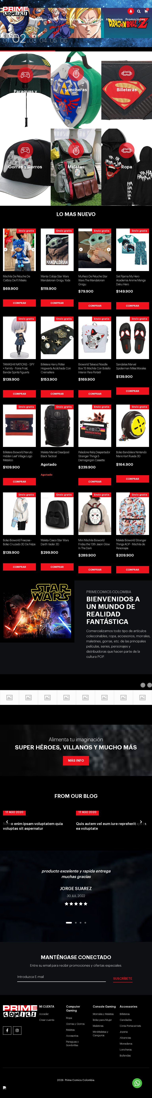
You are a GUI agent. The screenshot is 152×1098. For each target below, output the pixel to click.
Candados (126, 1020)
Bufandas (125, 1055)
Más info (76, 760)
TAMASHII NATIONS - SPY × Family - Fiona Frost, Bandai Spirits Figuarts (18, 368)
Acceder (44, 1014)
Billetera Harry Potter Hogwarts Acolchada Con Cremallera (56, 368)
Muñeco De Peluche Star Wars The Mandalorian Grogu (92, 280)
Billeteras (125, 1014)
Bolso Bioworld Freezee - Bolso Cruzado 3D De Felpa (19, 542)
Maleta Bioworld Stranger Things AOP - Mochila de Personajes (131, 544)
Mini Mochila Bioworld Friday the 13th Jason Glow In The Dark (94, 544)
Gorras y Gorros (75, 1024)
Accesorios (114, 19)
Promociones (135, 19)
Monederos (126, 1043)
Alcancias (125, 1037)
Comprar (19, 303)
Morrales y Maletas (103, 1014)
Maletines (98, 1026)
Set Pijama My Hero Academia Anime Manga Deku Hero (131, 280)
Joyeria (124, 1032)
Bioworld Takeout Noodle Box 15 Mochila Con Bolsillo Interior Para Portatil (94, 368)
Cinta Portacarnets (130, 1026)
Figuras (74, 19)
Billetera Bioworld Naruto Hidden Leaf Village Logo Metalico (17, 456)
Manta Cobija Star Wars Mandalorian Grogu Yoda (55, 278)
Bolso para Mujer (102, 1020)
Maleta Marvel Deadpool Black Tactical (55, 454)
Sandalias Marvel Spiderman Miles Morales (131, 366)
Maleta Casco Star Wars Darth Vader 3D (55, 542)
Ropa (69, 1018)
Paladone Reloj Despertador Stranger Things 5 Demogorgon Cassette (94, 456)
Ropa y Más (57, 19)
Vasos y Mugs (93, 19)
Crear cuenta (46, 1020)
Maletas (41, 19)
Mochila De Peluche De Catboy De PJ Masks (16, 278)
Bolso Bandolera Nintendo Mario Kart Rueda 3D (131, 454)
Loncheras (126, 1049)
